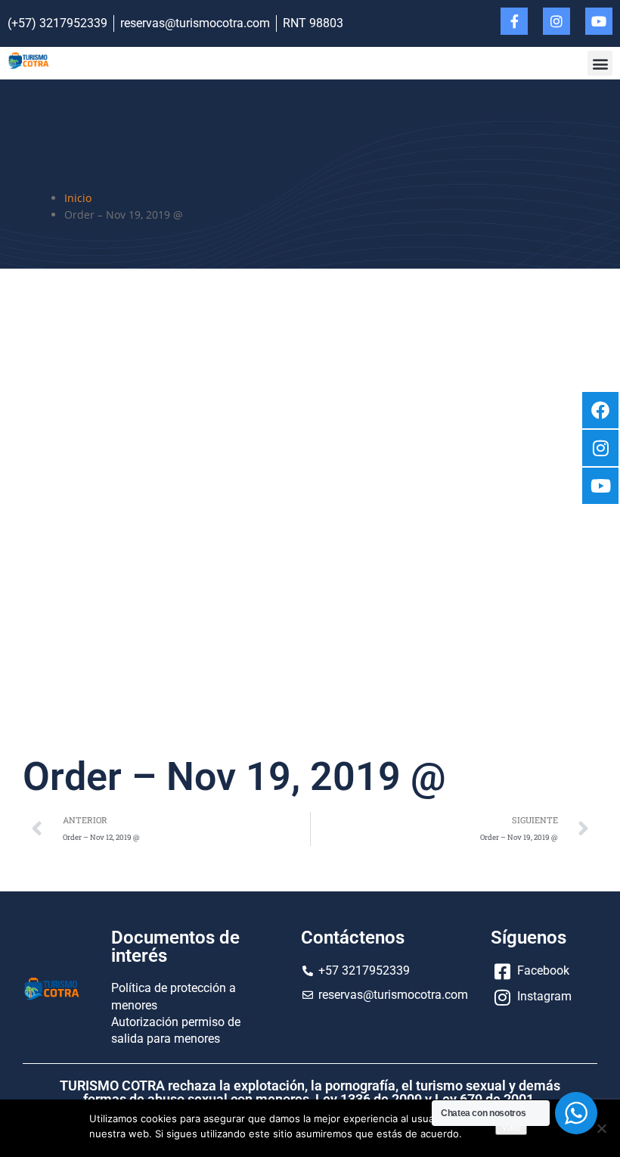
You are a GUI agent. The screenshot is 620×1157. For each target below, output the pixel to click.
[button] (599, 63)
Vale (511, 1127)
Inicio (77, 198)
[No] (601, 1128)
